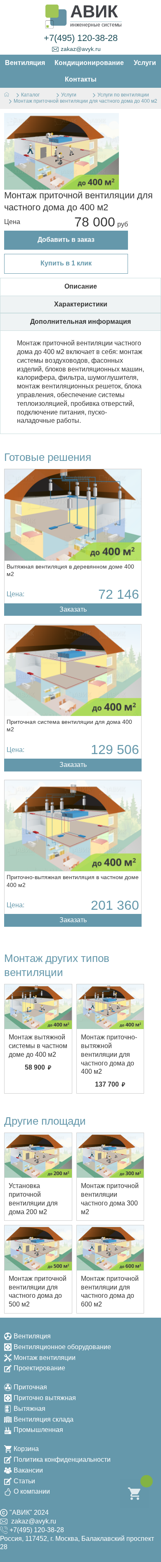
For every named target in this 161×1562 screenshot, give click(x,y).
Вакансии (28, 1470)
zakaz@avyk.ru (81, 49)
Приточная (30, 1387)
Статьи (24, 1481)
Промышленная (38, 1429)
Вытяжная (29, 1408)
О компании (32, 1491)
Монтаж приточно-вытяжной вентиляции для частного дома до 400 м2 (109, 1054)
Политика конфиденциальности (62, 1459)
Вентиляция (32, 1336)
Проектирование (39, 1368)
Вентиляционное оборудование (62, 1346)
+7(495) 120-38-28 (81, 38)
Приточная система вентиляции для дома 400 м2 (69, 725)
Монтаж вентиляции (45, 1357)
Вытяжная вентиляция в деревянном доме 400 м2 (70, 570)
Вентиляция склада (43, 1419)
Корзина (26, 1448)
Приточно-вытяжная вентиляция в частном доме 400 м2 (73, 881)
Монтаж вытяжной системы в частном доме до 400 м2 (38, 1046)
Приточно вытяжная (45, 1397)
